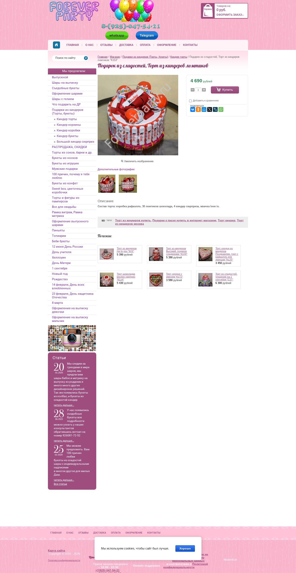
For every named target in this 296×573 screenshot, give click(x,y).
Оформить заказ (229, 14)
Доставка (126, 44)
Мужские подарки (65, 169)
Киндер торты (178, 56)
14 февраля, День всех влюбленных (68, 286)
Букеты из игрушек (65, 163)
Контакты (190, 44)
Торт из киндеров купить (133, 220)
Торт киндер (226, 220)
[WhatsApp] (220, 109)
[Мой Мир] (204, 109)
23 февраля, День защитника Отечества (72, 295)
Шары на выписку (65, 83)
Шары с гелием (63, 99)
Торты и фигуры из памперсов (65, 199)
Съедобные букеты (65, 88)
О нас (89, 44)
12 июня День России (67, 246)
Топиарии (59, 236)
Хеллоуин (59, 257)
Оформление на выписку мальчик (70, 319)
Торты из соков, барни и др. (72, 152)
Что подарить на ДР (66, 104)
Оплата (145, 44)
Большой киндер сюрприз (75, 141)
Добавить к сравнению (205, 100)
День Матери (61, 263)
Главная (72, 44)
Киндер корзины (69, 125)
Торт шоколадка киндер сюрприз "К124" (126, 277)
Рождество (60, 279)
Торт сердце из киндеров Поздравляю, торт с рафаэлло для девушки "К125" (226, 254)
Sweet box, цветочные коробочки (67, 190)
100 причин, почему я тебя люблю (70, 176)
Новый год (60, 274)
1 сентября (59, 268)
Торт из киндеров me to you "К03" (127, 250)
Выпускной (60, 77)
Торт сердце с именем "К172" (174, 275)
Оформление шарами (67, 93)
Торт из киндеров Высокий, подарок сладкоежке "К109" (176, 251)
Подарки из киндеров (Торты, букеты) (145, 56)
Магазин (115, 56)
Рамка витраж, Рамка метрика (67, 214)
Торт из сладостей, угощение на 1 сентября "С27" (226, 277)
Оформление (166, 44)
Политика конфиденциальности (64, 560)
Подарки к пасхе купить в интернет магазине (184, 220)
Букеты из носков (65, 158)
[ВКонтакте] (192, 109)
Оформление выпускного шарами (70, 223)
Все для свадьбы (64, 207)
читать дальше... (64, 405)
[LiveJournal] (215, 109)
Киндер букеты (67, 136)
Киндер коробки (68, 130)
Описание (105, 201)
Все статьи (60, 483)
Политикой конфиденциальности (185, 565)
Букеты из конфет (65, 183)
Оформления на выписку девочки (70, 310)
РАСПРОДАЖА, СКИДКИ (69, 147)
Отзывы (106, 44)
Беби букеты (61, 241)
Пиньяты (58, 230)
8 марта (57, 303)
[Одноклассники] (198, 109)
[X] (209, 109)
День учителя (61, 252)
